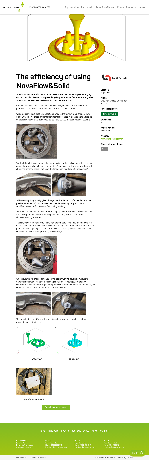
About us (74, 7)
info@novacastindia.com (58, 447)
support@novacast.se (23, 447)
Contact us (131, 7)
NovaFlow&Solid (109, 114)
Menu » (142, 7)
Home (42, 431)
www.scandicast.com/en (112, 139)
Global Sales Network (105, 7)
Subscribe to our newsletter (38, 457)
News (95, 431)
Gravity (104, 149)
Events (120, 7)
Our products (87, 7)
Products (53, 431)
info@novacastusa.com (87, 447)
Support (104, 431)
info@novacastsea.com (116, 447)
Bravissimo (129, 457)
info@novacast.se (27, 445)
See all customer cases (55, 407)
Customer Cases (80, 431)
